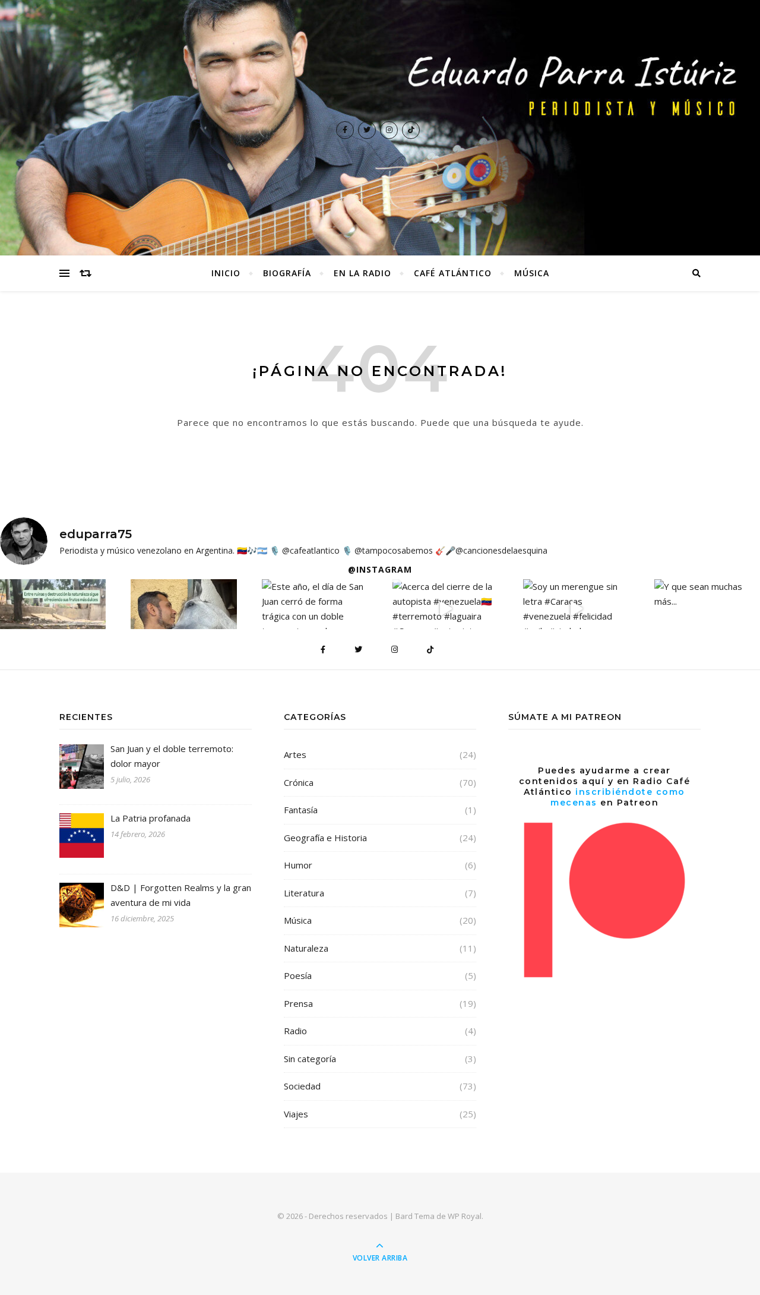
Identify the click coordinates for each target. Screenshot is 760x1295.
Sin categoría (310, 1059)
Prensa (298, 1003)
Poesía (298, 975)
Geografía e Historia (325, 838)
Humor (298, 865)
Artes (295, 754)
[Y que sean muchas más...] (707, 594)
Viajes (296, 1114)
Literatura (304, 893)
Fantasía (301, 810)
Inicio (225, 273)
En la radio (362, 273)
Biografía (287, 273)
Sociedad (302, 1086)
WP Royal (465, 1216)
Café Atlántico (453, 273)
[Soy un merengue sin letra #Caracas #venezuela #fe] (576, 609)
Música (531, 273)
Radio (295, 1031)
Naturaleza (306, 948)
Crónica (299, 782)
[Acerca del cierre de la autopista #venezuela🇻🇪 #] (445, 609)
